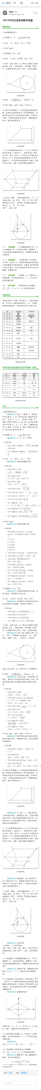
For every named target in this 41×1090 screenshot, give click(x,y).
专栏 (14, 3)
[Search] (21, 3)
